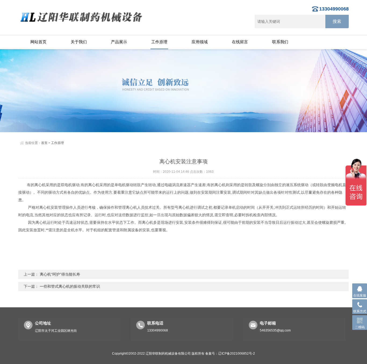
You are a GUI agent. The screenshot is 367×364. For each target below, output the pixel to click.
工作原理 (159, 41)
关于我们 (79, 41)
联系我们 (280, 41)
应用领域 (200, 41)
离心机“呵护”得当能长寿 (60, 274)
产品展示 (119, 41)
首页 (44, 143)
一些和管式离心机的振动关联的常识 (70, 286)
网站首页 (38, 41)
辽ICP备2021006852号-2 (236, 353)
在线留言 (240, 41)
